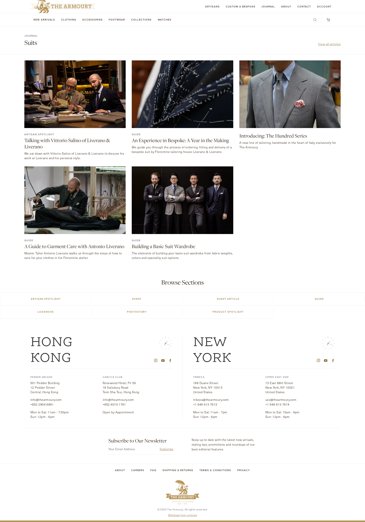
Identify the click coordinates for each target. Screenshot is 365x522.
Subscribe (166, 449)
